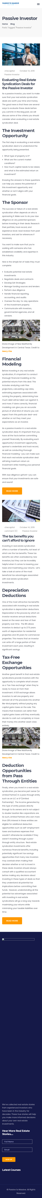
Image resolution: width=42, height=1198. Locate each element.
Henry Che (7, 351)
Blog (12, 24)
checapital (10, 71)
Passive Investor (12, 74)
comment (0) (11, 531)
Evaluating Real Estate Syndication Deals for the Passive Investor (19, 84)
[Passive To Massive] (10, 4)
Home (5, 24)
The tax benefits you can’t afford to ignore (18, 538)
